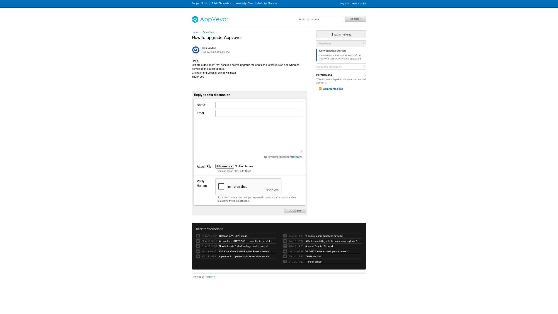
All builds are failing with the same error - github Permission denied (332, 241)
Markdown (295, 156)
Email (200, 113)
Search (355, 18)
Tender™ (210, 276)
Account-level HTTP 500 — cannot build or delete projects (246, 241)
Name (201, 104)
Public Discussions (221, 3)
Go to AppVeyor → (267, 3)
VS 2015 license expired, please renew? (326, 251)
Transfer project (313, 261)
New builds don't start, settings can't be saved (243, 246)
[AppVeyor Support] (210, 22)
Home (195, 32)
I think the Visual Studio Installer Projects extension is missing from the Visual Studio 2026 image (246, 251)
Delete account (313, 256)
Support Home (199, 3)
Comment (295, 210)
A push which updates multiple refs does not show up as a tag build (246, 256)
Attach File (204, 166)
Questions (208, 32)
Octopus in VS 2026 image (233, 235)
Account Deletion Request (319, 246)
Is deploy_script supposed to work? (324, 235)
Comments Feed (333, 89)
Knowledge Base (244, 3)
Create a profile (358, 3)
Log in (343, 3)
